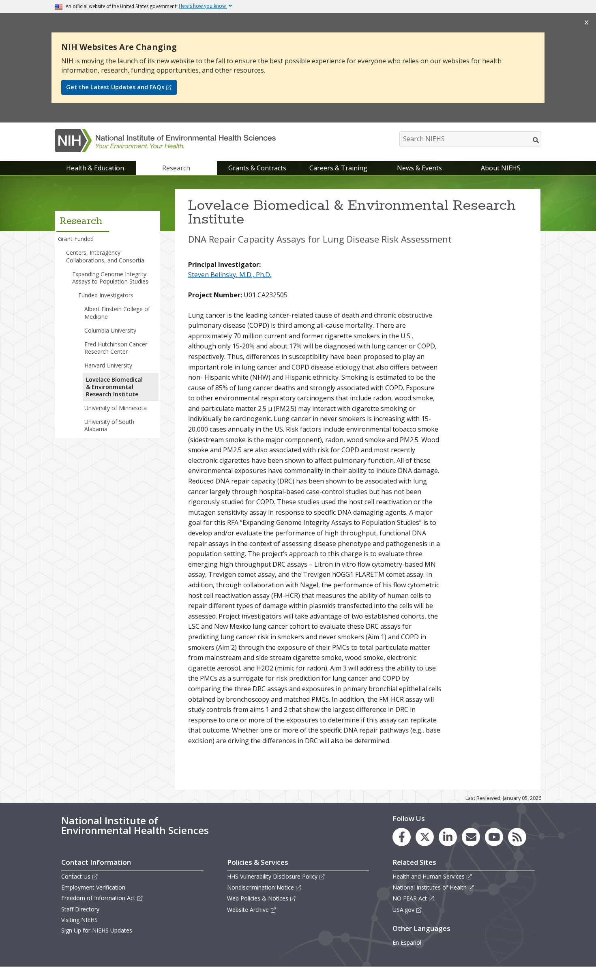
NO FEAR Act (409, 898)
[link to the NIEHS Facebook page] (401, 837)
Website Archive (248, 909)
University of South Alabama (109, 425)
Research (176, 167)
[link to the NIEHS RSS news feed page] (517, 837)
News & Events (419, 167)
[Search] (536, 140)
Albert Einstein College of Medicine (117, 312)
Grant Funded (76, 239)
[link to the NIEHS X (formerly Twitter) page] (425, 837)
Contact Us (75, 876)
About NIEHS (501, 167)
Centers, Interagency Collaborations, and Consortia (105, 256)
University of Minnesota (115, 408)
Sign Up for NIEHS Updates (96, 930)
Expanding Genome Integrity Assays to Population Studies (110, 277)
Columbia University (110, 330)
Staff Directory (80, 909)
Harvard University (108, 365)
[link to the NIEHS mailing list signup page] (471, 837)
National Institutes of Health (429, 887)
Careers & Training (338, 167)
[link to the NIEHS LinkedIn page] (448, 837)
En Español (406, 942)
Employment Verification (93, 887)
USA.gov (403, 909)
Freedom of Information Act (98, 898)
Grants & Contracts (257, 167)
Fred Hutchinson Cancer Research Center (115, 347)
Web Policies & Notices (257, 898)
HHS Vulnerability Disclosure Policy (272, 876)
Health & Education (95, 167)
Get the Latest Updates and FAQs (115, 87)
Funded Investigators (105, 295)
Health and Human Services (428, 876)
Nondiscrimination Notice (260, 887)
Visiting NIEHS (79, 920)
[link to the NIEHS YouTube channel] (494, 837)
